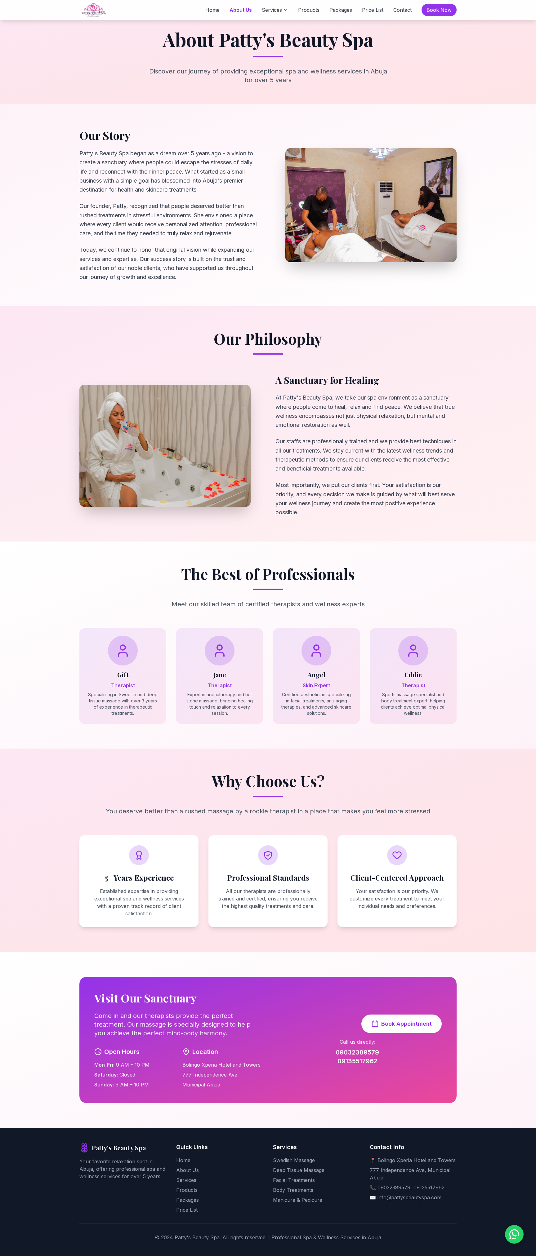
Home (212, 10)
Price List (372, 10)
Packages (340, 10)
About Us (241, 10)
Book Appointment (406, 1023)
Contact (402, 10)
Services (272, 10)
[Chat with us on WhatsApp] (514, 1234)
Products (308, 10)
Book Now (439, 10)
